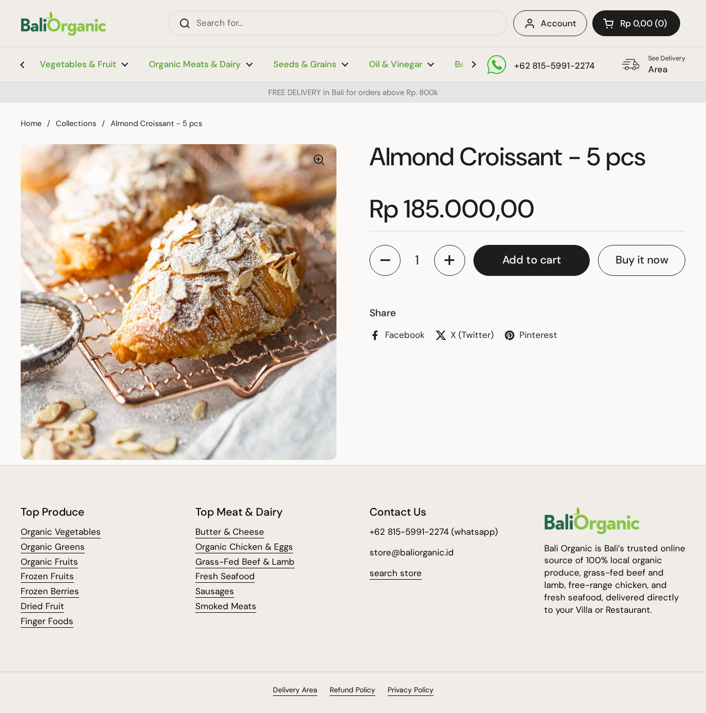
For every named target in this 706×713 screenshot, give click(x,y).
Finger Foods (47, 621)
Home (31, 123)
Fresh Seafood (225, 576)
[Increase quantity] (449, 260)
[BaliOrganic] (63, 23)
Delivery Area (295, 689)
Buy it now (642, 260)
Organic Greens (53, 546)
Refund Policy (352, 689)
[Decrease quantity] (385, 260)
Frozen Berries (50, 591)
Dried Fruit (42, 606)
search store (396, 573)
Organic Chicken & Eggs (244, 546)
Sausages (214, 591)
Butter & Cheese (229, 531)
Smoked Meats (225, 606)
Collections (76, 123)
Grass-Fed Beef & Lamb (245, 561)
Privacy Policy (411, 689)
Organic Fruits (49, 561)
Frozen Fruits (47, 576)
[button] (636, 23)
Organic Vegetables (61, 531)
